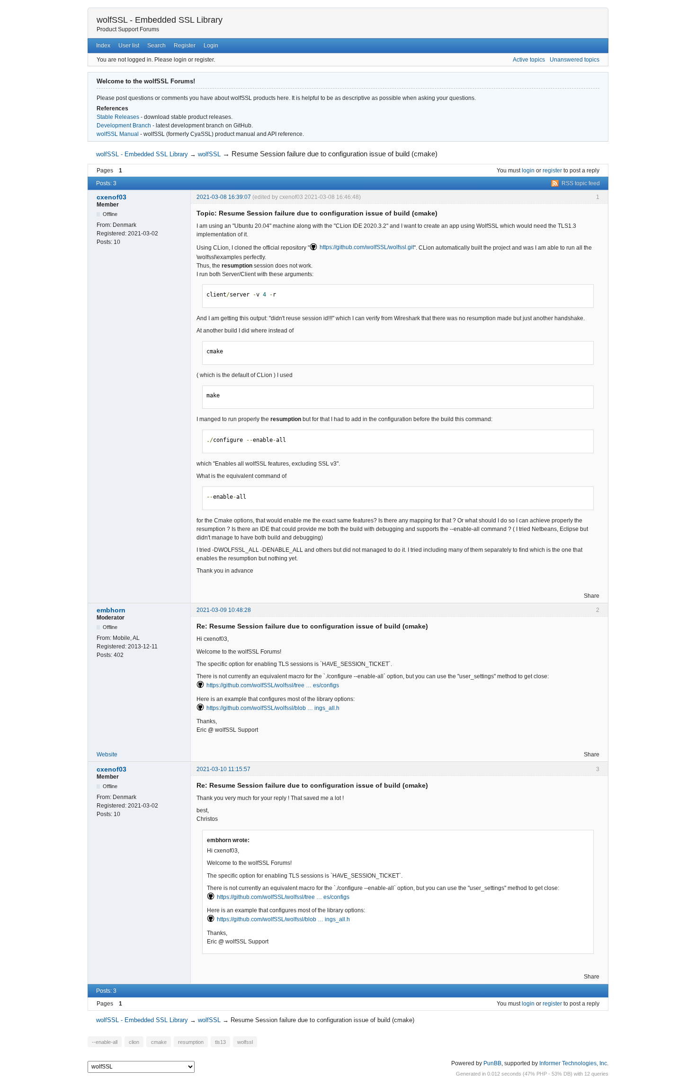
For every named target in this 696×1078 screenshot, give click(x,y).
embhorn (111, 610)
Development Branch (124, 125)
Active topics (529, 59)
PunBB (492, 1063)
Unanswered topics (574, 59)
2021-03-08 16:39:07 (223, 197)
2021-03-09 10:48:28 (223, 610)
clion (134, 1041)
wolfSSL (209, 154)
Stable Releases (118, 117)
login (528, 170)
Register (185, 45)
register (552, 170)
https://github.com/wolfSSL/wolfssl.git (367, 247)
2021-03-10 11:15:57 (223, 769)
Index (103, 45)
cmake (159, 1041)
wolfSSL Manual (118, 134)
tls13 (220, 1041)
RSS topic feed (581, 183)
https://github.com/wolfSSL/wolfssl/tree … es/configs (272, 685)
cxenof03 (111, 197)
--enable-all (104, 1041)
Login (211, 45)
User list (128, 45)
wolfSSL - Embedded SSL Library (160, 20)
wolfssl (245, 1041)
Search (156, 45)
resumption (191, 1041)
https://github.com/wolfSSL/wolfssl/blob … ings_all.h (272, 708)
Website (107, 754)
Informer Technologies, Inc (573, 1063)
